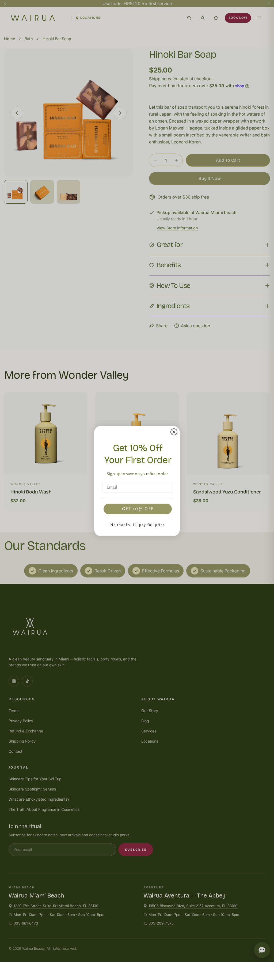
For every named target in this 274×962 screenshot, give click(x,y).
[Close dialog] (174, 432)
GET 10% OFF (138, 509)
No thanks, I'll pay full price (138, 525)
